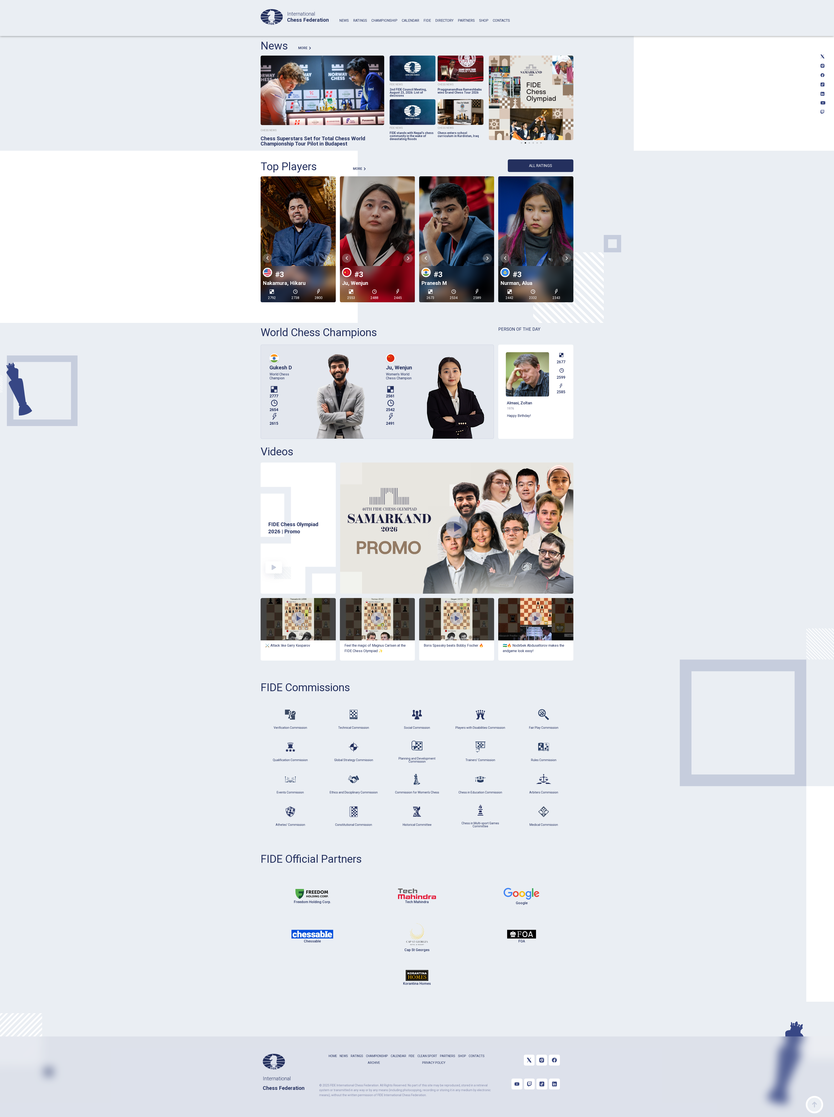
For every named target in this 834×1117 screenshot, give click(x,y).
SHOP (483, 20)
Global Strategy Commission (353, 760)
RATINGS (360, 20)
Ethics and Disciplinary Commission (354, 792)
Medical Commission (544, 824)
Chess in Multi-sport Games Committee (480, 824)
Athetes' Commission (290, 824)
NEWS (344, 20)
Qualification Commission (290, 760)
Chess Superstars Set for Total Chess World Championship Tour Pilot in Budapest (313, 141)
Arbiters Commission (543, 792)
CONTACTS (501, 20)
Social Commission (417, 727)
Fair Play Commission (543, 727)
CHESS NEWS (268, 130)
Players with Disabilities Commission (480, 727)
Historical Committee (417, 824)
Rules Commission (543, 760)
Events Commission (290, 792)
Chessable (312, 941)
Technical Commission (353, 727)
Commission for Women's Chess (417, 792)
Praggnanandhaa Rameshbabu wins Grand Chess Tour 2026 (460, 91)
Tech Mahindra (417, 902)
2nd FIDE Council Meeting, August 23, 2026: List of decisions (408, 92)
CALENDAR (410, 20)
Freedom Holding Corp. (312, 902)
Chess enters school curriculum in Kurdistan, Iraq (458, 134)
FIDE (427, 20)
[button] (491, 96)
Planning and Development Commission (417, 760)
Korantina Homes (417, 984)
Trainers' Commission (480, 760)
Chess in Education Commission (480, 792)
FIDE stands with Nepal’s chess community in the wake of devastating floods (412, 136)
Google (522, 903)
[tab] (344, 26)
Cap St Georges (417, 950)
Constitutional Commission (353, 824)
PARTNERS (466, 20)
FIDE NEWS (396, 84)
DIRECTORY (444, 20)
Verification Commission (290, 727)
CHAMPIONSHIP (384, 20)
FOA (521, 941)
